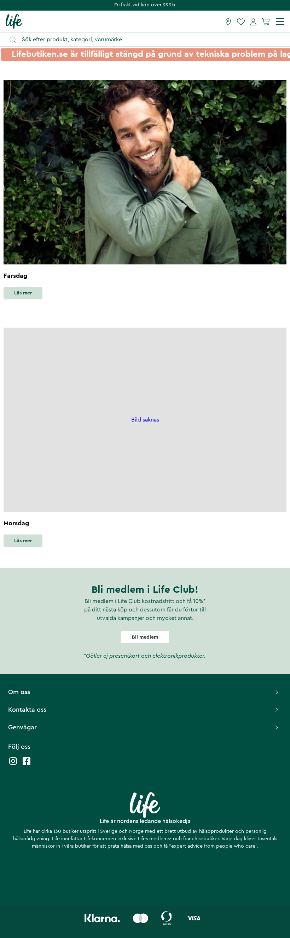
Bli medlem (145, 637)
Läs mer (23, 293)
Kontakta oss (27, 709)
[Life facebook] (26, 764)
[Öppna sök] (148, 40)
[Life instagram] (13, 764)
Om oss (19, 692)
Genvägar (22, 727)
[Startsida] (14, 21)
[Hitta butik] (228, 21)
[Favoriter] (241, 21)
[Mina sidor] (253, 21)
